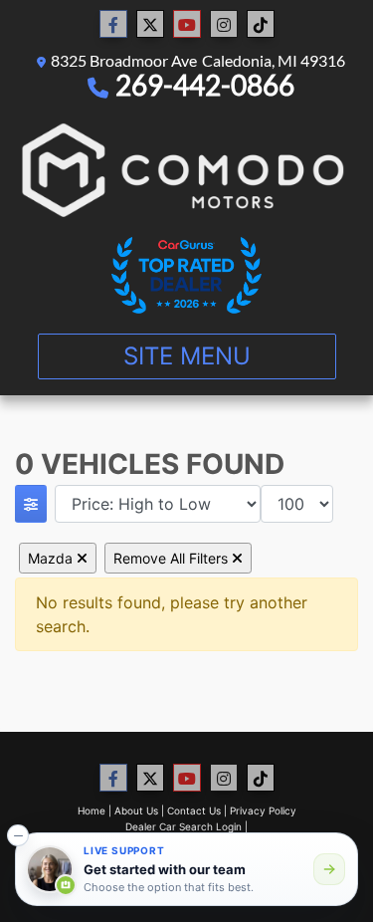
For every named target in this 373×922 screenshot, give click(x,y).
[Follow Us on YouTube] (187, 24)
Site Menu (187, 356)
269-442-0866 (204, 85)
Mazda (52, 558)
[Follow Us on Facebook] (113, 24)
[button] (18, 835)
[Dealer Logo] (186, 169)
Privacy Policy (263, 810)
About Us (136, 810)
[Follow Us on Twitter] (150, 24)
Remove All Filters (172, 558)
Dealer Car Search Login (183, 826)
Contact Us (194, 810)
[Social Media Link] (224, 24)
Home (91, 810)
